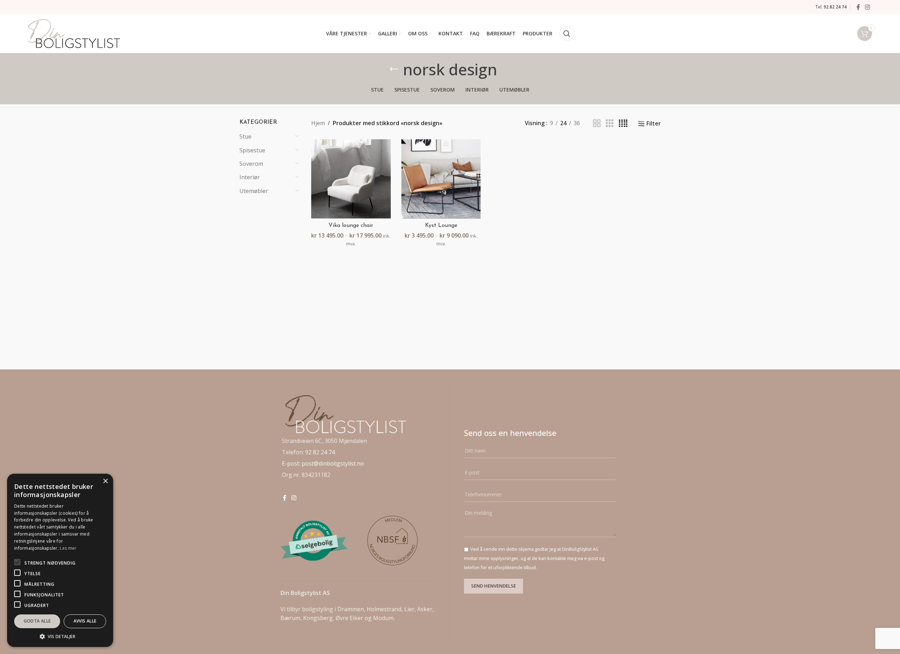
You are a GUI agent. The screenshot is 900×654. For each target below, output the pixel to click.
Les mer (68, 548)
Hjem (318, 123)
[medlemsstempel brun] (393, 540)
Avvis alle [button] (85, 621)
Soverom (251, 164)
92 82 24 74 (320, 452)
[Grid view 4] (623, 123)
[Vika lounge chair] (351, 179)
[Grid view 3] (610, 123)
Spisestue (252, 150)
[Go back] (394, 69)
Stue (245, 136)
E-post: (292, 463)
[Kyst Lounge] (441, 179)
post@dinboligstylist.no (333, 463)
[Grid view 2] (597, 123)
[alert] (60, 560)
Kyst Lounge (441, 225)
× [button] (105, 481)
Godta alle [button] (37, 621)
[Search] (567, 34)
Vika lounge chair (351, 225)
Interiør (249, 177)
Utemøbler (253, 191)
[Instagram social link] (867, 7)
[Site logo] (74, 33)
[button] (60, 636)
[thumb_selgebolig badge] (314, 541)
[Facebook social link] (858, 7)
